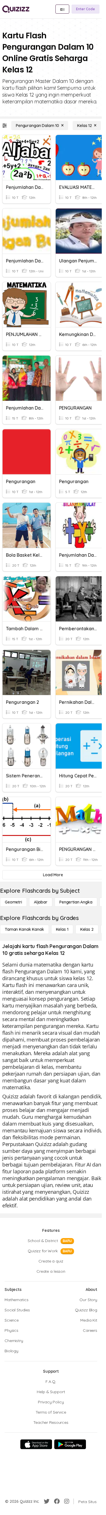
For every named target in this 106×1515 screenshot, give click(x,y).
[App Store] (36, 1444)
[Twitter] (46, 1501)
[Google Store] (70, 1444)
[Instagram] (66, 1501)
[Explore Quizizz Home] (15, 9)
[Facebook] (57, 1501)
